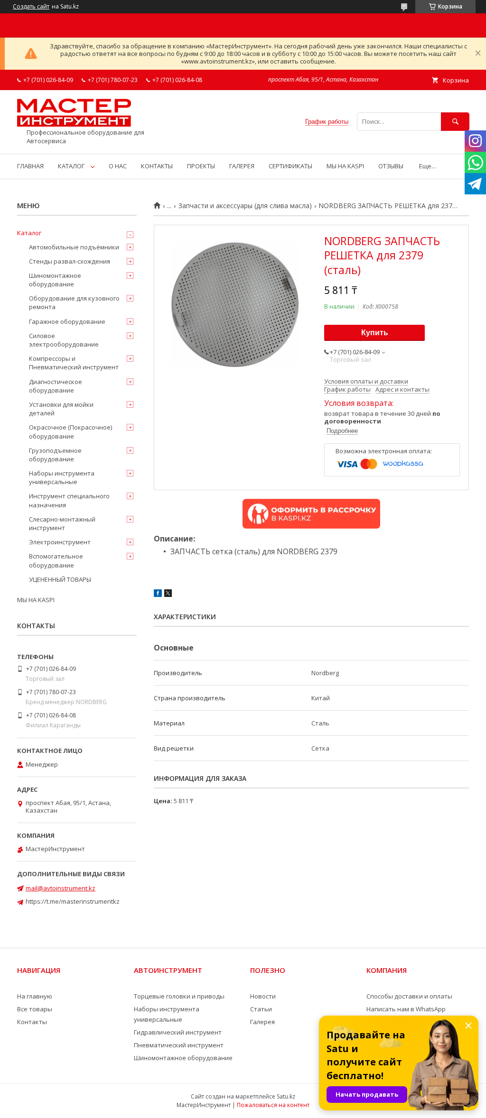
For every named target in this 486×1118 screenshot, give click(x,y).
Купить (374, 333)
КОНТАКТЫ (157, 166)
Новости (263, 996)
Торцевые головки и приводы (179, 996)
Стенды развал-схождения (69, 261)
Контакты (32, 1021)
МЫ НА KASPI (345, 166)
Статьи (261, 1009)
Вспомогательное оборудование (56, 560)
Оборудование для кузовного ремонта (74, 302)
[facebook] (158, 594)
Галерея (262, 1021)
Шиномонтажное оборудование (55, 279)
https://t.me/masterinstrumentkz (73, 901)
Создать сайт (31, 6)
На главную (34, 996)
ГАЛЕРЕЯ (241, 166)
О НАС (118, 166)
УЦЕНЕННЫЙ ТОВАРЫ (60, 579)
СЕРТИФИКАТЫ (290, 166)
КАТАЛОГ (71, 166)
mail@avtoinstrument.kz (60, 888)
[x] (168, 594)
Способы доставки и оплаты (409, 996)
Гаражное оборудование (67, 321)
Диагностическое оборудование (55, 385)
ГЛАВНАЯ (30, 166)
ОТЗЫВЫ (390, 166)
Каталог (29, 233)
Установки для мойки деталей (61, 408)
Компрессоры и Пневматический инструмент (74, 362)
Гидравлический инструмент (178, 1032)
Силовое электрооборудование (64, 339)
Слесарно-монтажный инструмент (62, 523)
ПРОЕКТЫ (201, 166)
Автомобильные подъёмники (74, 247)
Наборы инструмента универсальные (61, 477)
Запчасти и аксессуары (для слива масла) (245, 206)
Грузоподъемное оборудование (55, 454)
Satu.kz (286, 1096)
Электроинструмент (60, 542)
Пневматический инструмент (179, 1045)
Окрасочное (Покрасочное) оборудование (70, 431)
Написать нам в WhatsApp (406, 1009)
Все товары (34, 1009)
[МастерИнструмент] (74, 124)
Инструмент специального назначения (69, 500)
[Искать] (455, 121)
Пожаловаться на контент (273, 1105)
